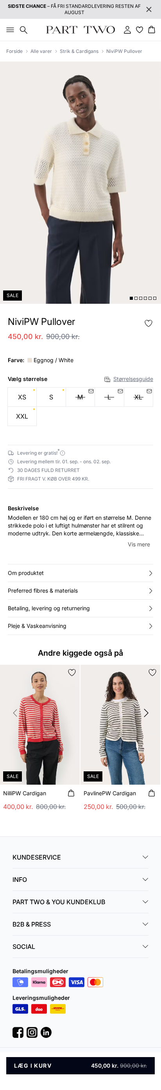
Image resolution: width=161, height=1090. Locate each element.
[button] (80, 573)
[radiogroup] (80, 407)
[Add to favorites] (148, 323)
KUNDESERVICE (37, 857)
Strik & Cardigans (79, 51)
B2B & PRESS (32, 924)
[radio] (22, 397)
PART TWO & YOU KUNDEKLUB (59, 902)
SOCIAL (24, 946)
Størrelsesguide (133, 378)
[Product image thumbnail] (131, 298)
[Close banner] (149, 9)
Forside (14, 51)
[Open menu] (9, 29)
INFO (20, 879)
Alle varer (41, 51)
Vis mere (139, 544)
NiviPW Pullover (124, 51)
